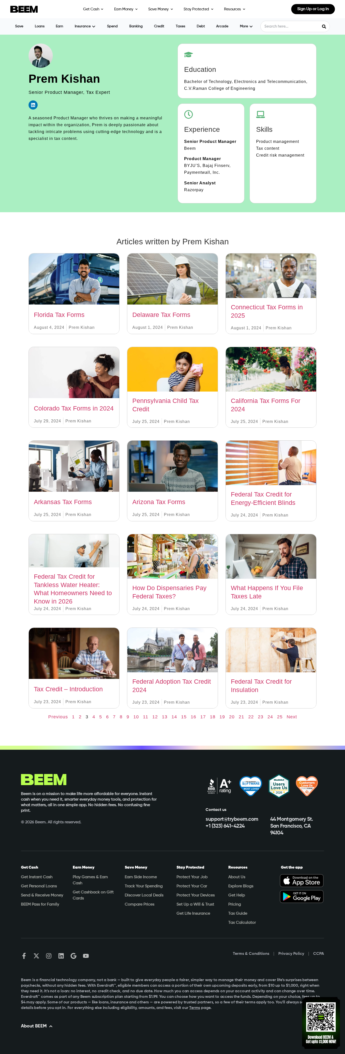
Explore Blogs (240, 886)
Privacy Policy (291, 954)
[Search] (324, 26)
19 (222, 716)
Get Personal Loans (39, 886)
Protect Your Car (192, 886)
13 (164, 716)
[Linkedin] (33, 105)
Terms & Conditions (251, 954)
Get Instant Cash (37, 877)
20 (232, 716)
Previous (58, 716)
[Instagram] (49, 956)
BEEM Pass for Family (40, 904)
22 (251, 716)
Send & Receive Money (42, 895)
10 (136, 716)
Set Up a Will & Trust (195, 904)
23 (260, 716)
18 (212, 716)
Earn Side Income (141, 877)
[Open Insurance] (93, 26)
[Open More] (251, 26)
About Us (236, 877)
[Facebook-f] (24, 956)
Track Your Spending (144, 886)
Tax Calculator (242, 923)
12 (155, 716)
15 (184, 716)
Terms (194, 1008)
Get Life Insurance (193, 914)
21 (241, 716)
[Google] (73, 956)
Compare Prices (139, 904)
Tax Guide (237, 914)
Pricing (234, 904)
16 (193, 716)
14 (174, 716)
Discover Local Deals (144, 895)
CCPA (318, 954)
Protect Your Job (192, 877)
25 (280, 716)
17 (203, 716)
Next (292, 716)
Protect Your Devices (196, 895)
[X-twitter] (36, 956)
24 (270, 716)
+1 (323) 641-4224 (225, 826)
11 (145, 716)
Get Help (236, 895)
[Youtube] (86, 956)
